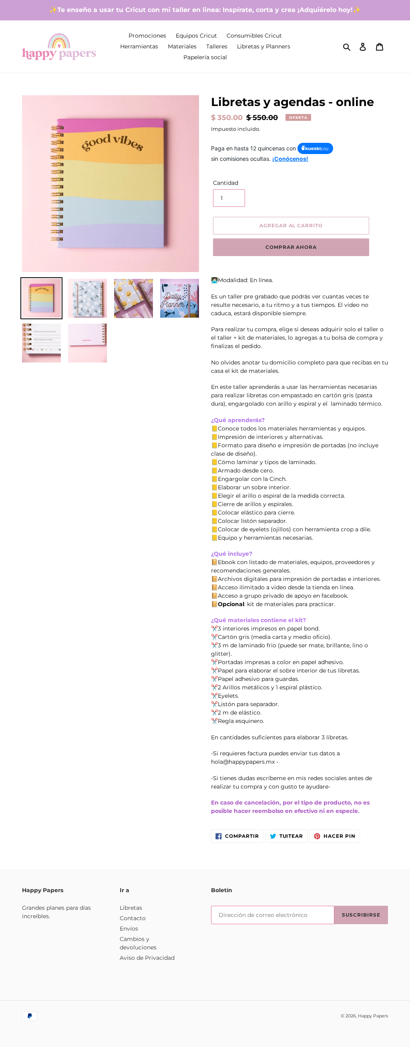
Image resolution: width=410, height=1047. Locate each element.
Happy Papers (373, 1016)
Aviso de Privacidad (147, 957)
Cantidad (225, 182)
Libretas (131, 907)
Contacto (133, 918)
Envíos (129, 928)
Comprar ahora (291, 247)
